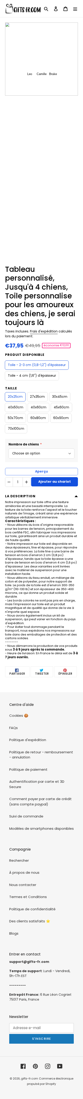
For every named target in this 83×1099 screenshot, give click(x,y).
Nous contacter (22, 884)
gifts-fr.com (29, 1078)
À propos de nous (24, 872)
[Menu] (75, 9)
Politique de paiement (28, 769)
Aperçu (41, 471)
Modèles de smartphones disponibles (41, 828)
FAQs (13, 727)
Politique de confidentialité (32, 909)
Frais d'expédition (44, 331)
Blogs (13, 933)
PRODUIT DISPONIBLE (24, 354)
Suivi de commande (26, 816)
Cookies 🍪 (18, 715)
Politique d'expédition (27, 739)
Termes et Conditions (28, 896)
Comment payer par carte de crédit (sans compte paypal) (40, 801)
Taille (11, 388)
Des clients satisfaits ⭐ (29, 921)
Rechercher (19, 860)
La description (20, 496)
